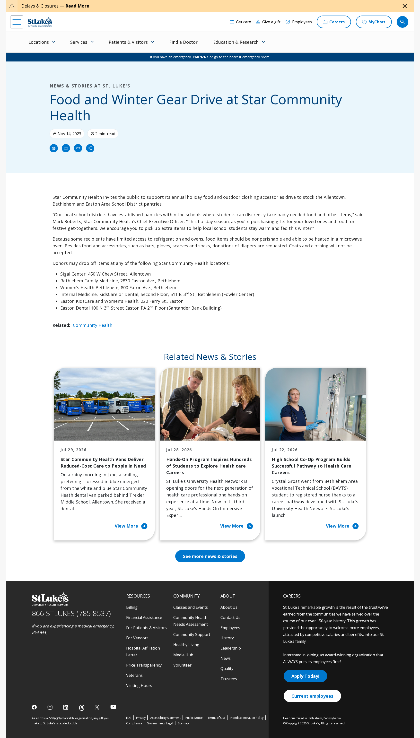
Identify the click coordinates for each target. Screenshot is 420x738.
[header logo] (40, 21)
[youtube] (113, 707)
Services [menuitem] (78, 42)
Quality (226, 668)
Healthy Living (186, 644)
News (225, 658)
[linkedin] (66, 707)
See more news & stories (210, 556)
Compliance (134, 723)
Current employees (312, 696)
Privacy (141, 718)
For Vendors (137, 638)
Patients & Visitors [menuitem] (128, 42)
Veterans (134, 675)
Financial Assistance (144, 617)
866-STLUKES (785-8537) (71, 613)
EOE (128, 718)
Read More (77, 6)
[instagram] (50, 707)
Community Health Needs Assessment (190, 621)
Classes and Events (190, 607)
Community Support (191, 634)
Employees (230, 627)
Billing (132, 607)
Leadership (230, 648)
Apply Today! (305, 676)
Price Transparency (144, 665)
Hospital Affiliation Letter (143, 651)
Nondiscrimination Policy (246, 718)
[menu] (17, 22)
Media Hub (183, 655)
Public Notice (194, 718)
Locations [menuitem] (38, 42)
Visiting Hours (139, 685)
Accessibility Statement (165, 718)
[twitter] (98, 707)
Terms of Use (217, 718)
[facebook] (35, 707)
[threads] (82, 708)
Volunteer (182, 665)
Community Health (92, 325)
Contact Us (230, 617)
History (227, 638)
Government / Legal (160, 723)
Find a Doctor (183, 42)
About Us (228, 607)
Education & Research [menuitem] (236, 42)
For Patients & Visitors (146, 627)
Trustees (228, 678)
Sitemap (183, 723)
